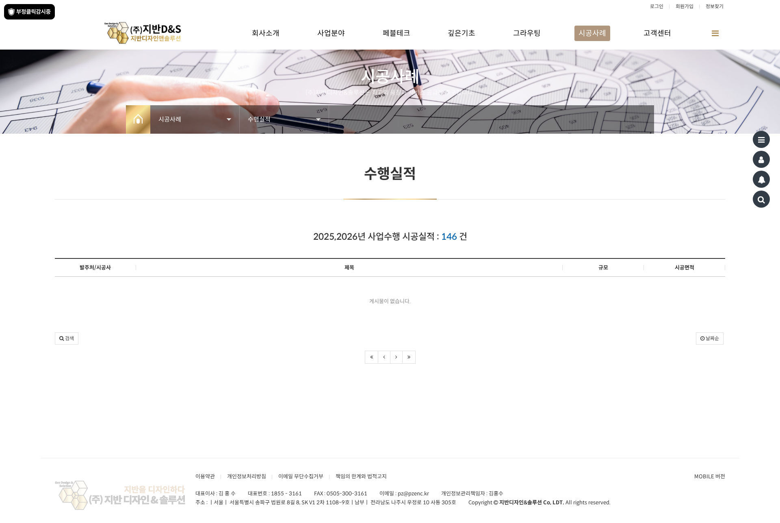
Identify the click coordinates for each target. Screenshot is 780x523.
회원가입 (684, 6)
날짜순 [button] (711, 338)
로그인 (656, 6)
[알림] (761, 179)
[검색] (761, 199)
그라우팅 (527, 33)
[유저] (761, 159)
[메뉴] (761, 139)
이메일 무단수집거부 (300, 476)
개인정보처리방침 (246, 476)
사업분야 (331, 33)
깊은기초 (461, 33)
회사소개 (266, 33)
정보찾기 (715, 6)
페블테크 (396, 33)
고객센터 (657, 33)
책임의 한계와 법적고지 (361, 476)
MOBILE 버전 (709, 476)
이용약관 (205, 476)
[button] (66, 338)
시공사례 (592, 33)
